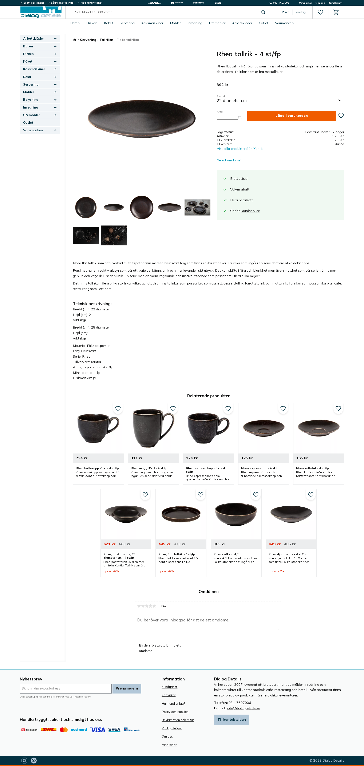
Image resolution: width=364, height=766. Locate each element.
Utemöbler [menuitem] (217, 23)
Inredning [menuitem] (194, 23)
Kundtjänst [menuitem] (335, 2)
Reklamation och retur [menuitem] (178, 720)
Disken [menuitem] (91, 23)
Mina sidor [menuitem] (305, 2)
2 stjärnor (143, 606)
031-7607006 (240, 702)
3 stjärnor (147, 606)
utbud (243, 178)
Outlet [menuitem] (263, 23)
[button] (320, 12)
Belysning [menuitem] (30, 100)
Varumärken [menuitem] (284, 23)
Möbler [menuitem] (175, 23)
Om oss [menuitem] (320, 2)
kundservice (250, 211)
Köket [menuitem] (108, 23)
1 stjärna (139, 606)
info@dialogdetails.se (243, 708)
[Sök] (263, 12)
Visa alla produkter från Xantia (240, 148)
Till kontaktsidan (231, 719)
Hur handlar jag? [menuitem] (173, 704)
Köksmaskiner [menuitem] (152, 23)
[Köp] (291, 116)
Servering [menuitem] (127, 23)
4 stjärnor (150, 606)
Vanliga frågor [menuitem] (172, 728)
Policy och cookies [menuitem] (175, 712)
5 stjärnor (154, 606)
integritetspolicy (82, 696)
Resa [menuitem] (27, 77)
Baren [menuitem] (75, 23)
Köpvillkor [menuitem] (168, 695)
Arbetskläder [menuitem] (242, 23)
